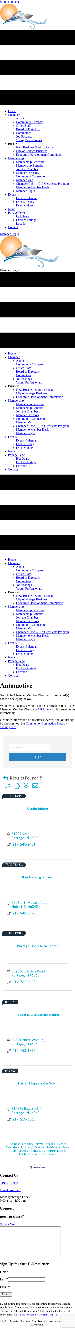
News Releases (45, 1143)
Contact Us (37, 1150)
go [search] (39, 757)
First (4, 1272)
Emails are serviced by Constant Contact (36, 1314)
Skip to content (9, 1)
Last (4, 1279)
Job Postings (19, 1150)
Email (5, 1287)
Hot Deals (26, 1147)
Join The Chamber (45, 1154)
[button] (9, 234)
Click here (44, 709)
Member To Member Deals (52, 1147)
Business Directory (21, 1143)
